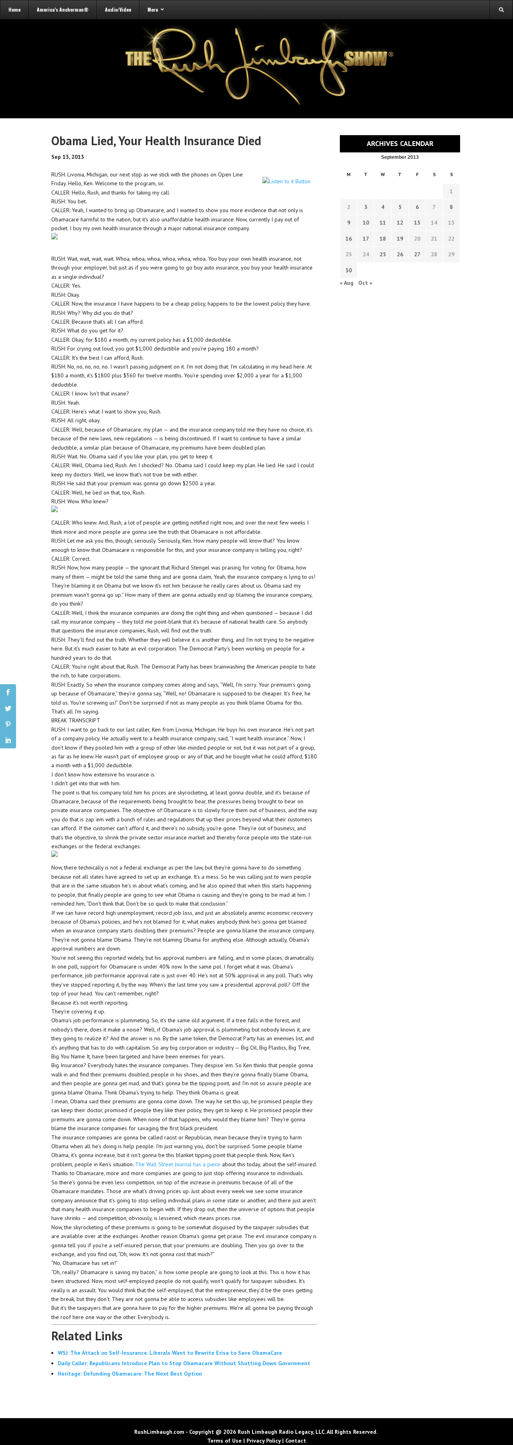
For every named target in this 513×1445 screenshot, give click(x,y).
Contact (295, 1440)
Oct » (365, 282)
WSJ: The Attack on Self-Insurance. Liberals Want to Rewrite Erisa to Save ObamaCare (170, 1352)
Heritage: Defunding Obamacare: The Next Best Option (130, 1373)
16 (348, 238)
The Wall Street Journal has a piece (177, 1164)
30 (348, 270)
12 (400, 222)
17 (366, 238)
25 (383, 254)
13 (417, 222)
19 (400, 238)
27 (417, 254)
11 (383, 222)
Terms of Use (224, 1440)
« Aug (346, 282)
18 (383, 238)
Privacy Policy (263, 1440)
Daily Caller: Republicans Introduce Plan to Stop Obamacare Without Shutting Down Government (184, 1363)
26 (400, 254)
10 (366, 222)
